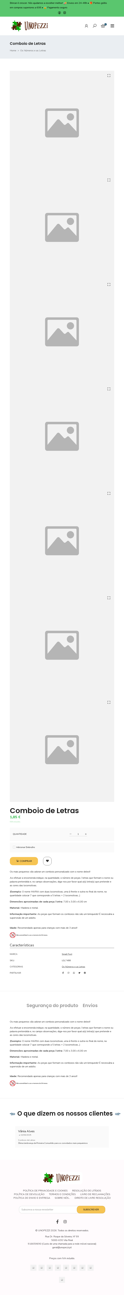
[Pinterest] (85, 973)
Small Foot (67, 954)
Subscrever (91, 1209)
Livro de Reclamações (95, 1194)
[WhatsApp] (74, 973)
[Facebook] (59, 13)
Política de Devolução (29, 1194)
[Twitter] (79, 973)
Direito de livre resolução (93, 1198)
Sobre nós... (62, 1198)
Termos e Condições (62, 1194)
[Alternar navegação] (94, 26)
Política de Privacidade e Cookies (45, 1190)
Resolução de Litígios (86, 1190)
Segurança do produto (52, 1005)
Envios (90, 1005)
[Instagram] (64, 13)
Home (13, 50)
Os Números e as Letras (33, 50)
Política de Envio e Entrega (31, 1198)
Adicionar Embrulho (25, 847)
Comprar (25, 861)
